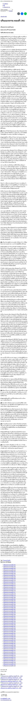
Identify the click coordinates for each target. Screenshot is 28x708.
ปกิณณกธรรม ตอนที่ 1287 (9, 609)
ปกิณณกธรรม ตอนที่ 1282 (9, 600)
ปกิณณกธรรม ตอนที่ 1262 (9, 566)
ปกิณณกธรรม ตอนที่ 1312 (9, 652)
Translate (11, 11)
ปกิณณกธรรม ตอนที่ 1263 (9, 568)
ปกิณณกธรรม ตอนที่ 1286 (9, 607)
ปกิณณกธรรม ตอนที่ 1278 (9, 593)
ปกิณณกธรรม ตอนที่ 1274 (9, 587)
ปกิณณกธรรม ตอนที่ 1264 (9, 570)
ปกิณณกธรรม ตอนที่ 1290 (9, 614)
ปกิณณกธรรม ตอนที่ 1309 (9, 646)
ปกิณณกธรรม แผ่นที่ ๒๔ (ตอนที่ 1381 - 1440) (11, 677)
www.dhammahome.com (6, 700)
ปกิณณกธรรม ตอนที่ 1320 (9, 665)
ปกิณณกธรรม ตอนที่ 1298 (9, 628)
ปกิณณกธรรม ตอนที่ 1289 (9, 612)
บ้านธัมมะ (5, 3)
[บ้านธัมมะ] (6, 1)
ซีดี (4, 5)
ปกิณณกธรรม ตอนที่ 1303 (9, 636)
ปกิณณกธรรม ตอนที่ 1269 (9, 578)
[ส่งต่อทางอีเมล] (18, 13)
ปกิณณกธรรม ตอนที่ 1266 (9, 573)
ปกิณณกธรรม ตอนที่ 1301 (9, 633)
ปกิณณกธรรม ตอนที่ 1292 (9, 617)
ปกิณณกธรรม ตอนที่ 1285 (9, 605)
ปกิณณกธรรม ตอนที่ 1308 (9, 645)
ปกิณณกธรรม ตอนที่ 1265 (9, 571)
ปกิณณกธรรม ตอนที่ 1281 (9, 599)
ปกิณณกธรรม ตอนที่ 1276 (9, 590)
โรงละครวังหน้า (7, 560)
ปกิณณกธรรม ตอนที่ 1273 (9, 585)
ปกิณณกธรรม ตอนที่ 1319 (9, 664)
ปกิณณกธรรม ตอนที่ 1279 (9, 595)
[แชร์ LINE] (25, 13)
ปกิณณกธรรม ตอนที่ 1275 (9, 588)
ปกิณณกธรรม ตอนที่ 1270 (9, 580)
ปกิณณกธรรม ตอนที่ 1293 (9, 619)
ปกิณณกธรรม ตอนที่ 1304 (9, 638)
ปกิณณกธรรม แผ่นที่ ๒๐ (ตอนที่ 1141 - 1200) (11, 688)
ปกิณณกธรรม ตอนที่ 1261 (9, 564)
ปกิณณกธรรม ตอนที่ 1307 (9, 643)
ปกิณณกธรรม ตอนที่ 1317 (9, 660)
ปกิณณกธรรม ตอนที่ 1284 (9, 604)
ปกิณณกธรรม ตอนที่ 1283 (9, 602)
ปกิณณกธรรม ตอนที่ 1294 (9, 621)
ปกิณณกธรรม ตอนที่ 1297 (9, 626)
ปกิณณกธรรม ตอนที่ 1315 (9, 657)
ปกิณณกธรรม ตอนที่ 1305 (9, 640)
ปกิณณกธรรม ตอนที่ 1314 (9, 655)
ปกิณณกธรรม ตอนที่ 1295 (9, 623)
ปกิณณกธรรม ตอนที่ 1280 (9, 597)
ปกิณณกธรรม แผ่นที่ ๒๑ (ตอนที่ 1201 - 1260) (11, 684)
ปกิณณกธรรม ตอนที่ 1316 (9, 658)
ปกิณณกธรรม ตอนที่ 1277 (9, 592)
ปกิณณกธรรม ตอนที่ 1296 (9, 624)
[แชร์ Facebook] (22, 13)
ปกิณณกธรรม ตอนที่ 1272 (9, 583)
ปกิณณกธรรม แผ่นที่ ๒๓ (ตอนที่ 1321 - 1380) (11, 681)
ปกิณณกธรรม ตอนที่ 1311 (9, 650)
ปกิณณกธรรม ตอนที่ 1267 (9, 575)
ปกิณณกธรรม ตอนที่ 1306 (9, 641)
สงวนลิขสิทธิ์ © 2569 (5, 698)
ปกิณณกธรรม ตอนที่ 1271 (9, 582)
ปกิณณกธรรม (6, 7)
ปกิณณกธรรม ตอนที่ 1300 (9, 631)
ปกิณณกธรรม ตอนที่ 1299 (9, 629)
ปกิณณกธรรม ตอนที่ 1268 (9, 576)
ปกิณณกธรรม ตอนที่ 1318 (9, 662)
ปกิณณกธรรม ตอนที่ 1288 (9, 611)
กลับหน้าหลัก (4, 16)
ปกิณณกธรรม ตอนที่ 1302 (9, 634)
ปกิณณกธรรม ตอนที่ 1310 (9, 648)
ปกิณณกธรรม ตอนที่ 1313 (9, 653)
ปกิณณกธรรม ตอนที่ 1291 (9, 616)
